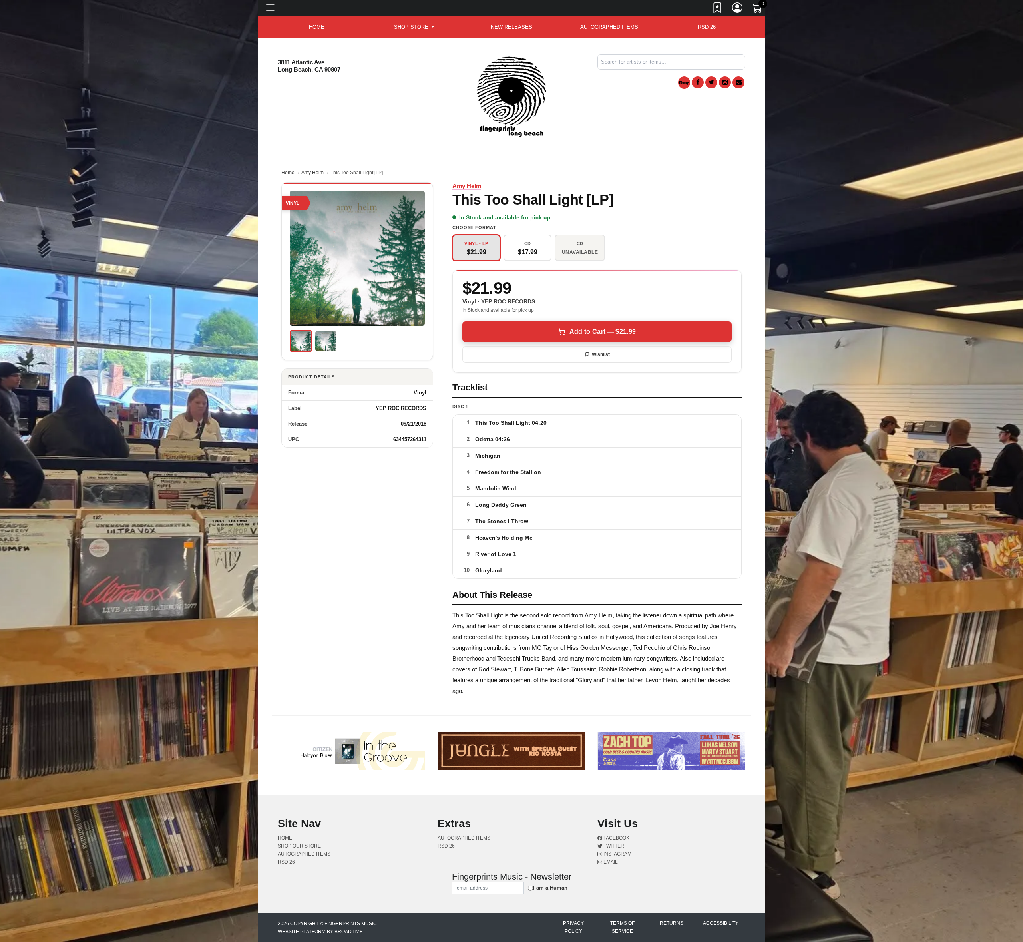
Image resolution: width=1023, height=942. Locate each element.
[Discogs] (684, 83)
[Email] (738, 82)
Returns (671, 923)
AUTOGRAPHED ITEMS (609, 27)
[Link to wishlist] (717, 9)
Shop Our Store (299, 846)
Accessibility (720, 923)
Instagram (616, 854)
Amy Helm (312, 172)
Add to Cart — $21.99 (602, 331)
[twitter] (711, 82)
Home (288, 172)
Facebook (615, 838)
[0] (757, 10)
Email (610, 862)
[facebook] (698, 82)
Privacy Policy (573, 927)
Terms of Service (622, 927)
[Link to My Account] (737, 9)
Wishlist (601, 354)
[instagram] (725, 82)
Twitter (613, 846)
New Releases (511, 27)
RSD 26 (707, 27)
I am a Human (550, 888)
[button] (414, 27)
